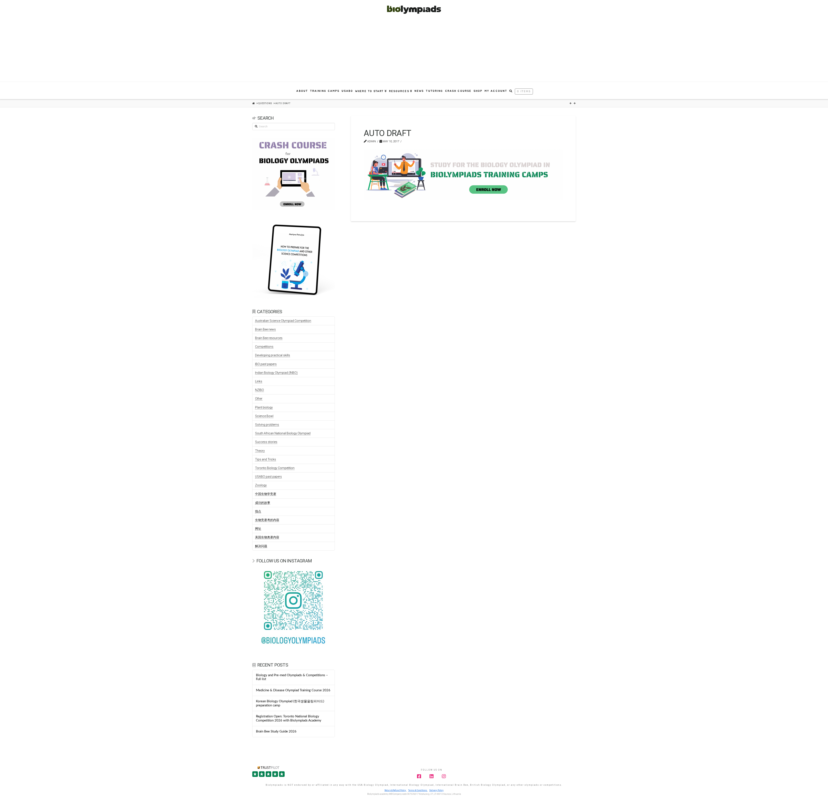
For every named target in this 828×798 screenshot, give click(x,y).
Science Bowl (264, 416)
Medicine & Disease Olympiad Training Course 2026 (293, 690)
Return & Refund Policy (395, 790)
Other (258, 398)
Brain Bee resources (268, 338)
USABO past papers (268, 476)
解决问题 (261, 546)
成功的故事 (262, 502)
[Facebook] (419, 776)
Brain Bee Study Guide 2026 (276, 731)
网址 (258, 528)
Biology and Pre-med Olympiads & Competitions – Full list (292, 677)
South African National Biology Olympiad (282, 433)
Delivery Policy (436, 790)
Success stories (266, 442)
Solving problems (267, 424)
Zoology (261, 485)
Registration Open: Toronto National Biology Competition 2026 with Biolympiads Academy (288, 718)
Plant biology (264, 407)
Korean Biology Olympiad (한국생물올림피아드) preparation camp (290, 703)
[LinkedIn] (432, 776)
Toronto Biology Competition (275, 468)
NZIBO (259, 390)
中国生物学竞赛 (265, 494)
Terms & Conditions (418, 790)
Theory (260, 450)
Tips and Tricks (265, 459)
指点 (258, 511)
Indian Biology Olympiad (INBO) (276, 372)
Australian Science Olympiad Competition (283, 320)
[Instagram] (444, 776)
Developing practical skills (272, 355)
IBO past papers (266, 364)
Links (258, 381)
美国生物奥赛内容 (267, 537)
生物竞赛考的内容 (267, 520)
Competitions (264, 346)
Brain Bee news (265, 329)
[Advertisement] (414, 49)
